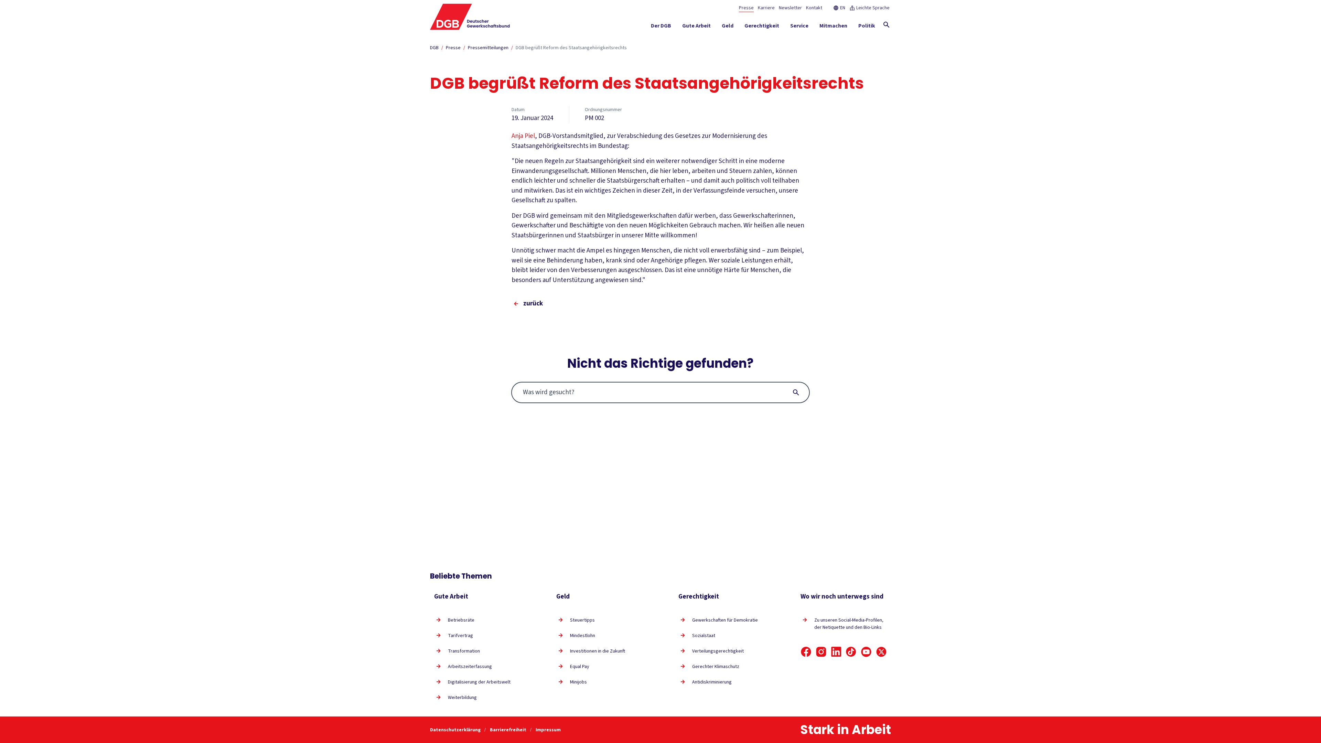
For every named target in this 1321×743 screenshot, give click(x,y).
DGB (434, 47)
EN (842, 7)
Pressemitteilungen (488, 47)
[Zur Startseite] (470, 17)
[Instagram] (821, 651)
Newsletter (790, 7)
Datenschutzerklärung (456, 729)
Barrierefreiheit (508, 729)
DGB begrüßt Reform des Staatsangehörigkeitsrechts (571, 47)
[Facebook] (806, 651)
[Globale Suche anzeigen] (886, 25)
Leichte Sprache (873, 7)
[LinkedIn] (836, 651)
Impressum (548, 729)
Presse (746, 7)
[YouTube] (866, 651)
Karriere (766, 7)
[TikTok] (851, 651)
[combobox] (661, 392)
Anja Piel (523, 136)
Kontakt (814, 7)
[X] (881, 651)
